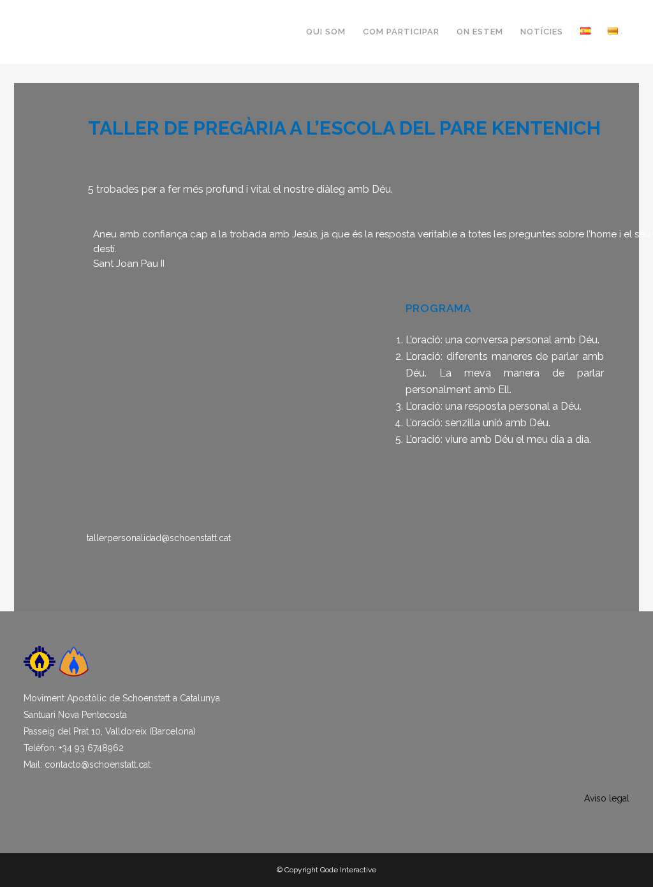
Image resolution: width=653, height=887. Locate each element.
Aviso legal (606, 798)
